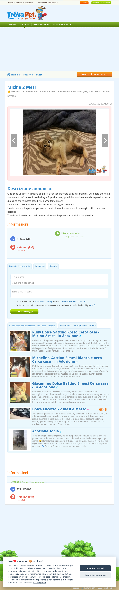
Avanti (105, 140)
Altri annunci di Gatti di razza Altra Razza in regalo (32, 325)
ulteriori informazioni (61, 577)
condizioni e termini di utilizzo (72, 301)
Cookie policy (39, 582)
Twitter (86, 587)
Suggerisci (40, 266)
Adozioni (24, 24)
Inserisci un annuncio (48, 2)
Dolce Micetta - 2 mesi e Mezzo (59, 409)
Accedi (84, 2)
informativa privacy (43, 301)
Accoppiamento (41, 24)
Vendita (12, 24)
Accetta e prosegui (95, 568)
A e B (92, 305)
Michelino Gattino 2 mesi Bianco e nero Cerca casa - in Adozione (67, 360)
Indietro (14, 140)
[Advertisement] (59, 50)
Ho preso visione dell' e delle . (51, 301)
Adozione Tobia (46, 431)
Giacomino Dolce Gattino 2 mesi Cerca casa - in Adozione (70, 385)
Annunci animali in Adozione (20, 2)
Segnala (53, 266)
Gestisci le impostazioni (95, 575)
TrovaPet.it (107, 587)
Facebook (75, 587)
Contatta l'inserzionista (19, 266)
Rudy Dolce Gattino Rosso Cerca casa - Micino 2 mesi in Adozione (66, 334)
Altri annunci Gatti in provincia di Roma (78, 325)
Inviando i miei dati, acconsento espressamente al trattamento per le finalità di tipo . (56, 305)
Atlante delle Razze (62, 24)
